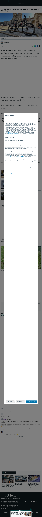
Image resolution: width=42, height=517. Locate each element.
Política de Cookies (8, 132)
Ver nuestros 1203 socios (10, 173)
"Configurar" (10, 156)
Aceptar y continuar (31, 401)
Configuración (20, 401)
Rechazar (10, 401)
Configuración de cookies (13, 133)
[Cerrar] (31, 509)
